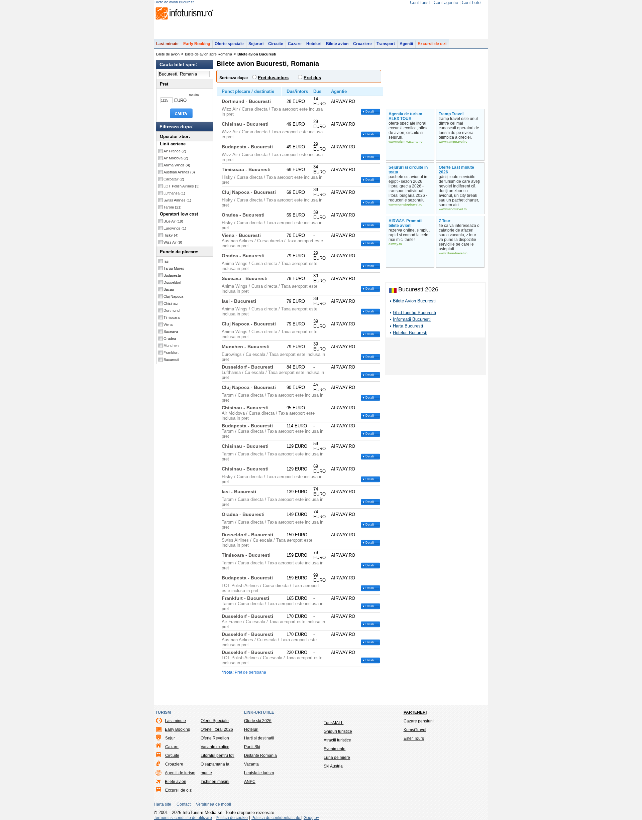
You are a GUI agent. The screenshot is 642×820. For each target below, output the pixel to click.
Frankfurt (171, 353)
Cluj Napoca (173, 296)
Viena (168, 324)
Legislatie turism (259, 773)
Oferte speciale (229, 43)
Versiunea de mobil (213, 804)
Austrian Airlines (179, 172)
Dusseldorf (172, 282)
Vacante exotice (215, 746)
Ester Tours (414, 738)
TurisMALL (333, 722)
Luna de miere (337, 757)
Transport (386, 43)
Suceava (171, 331)
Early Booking (196, 43)
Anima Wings (177, 165)
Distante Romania (260, 755)
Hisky (171, 235)
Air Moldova (176, 158)
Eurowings (175, 228)
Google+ (311, 817)
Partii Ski (252, 746)
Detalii (369, 111)
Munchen (171, 346)
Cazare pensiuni (419, 721)
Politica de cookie (232, 817)
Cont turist (420, 2)
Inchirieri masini (215, 781)
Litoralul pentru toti (217, 755)
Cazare (295, 43)
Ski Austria (333, 766)
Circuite (275, 43)
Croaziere (362, 43)
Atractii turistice (337, 740)
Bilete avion (337, 43)
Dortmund (172, 310)
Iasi (166, 261)
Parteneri (415, 712)
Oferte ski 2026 (258, 720)
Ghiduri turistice (338, 731)
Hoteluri (313, 43)
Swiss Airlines (177, 200)
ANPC (249, 781)
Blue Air (173, 221)
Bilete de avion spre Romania (208, 54)
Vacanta (251, 764)
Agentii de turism (180, 773)
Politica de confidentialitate (276, 817)
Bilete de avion (168, 54)
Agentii (406, 43)
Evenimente (334, 748)
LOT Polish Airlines (182, 186)
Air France (175, 151)
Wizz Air (173, 242)
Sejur (170, 738)
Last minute (167, 43)
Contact (184, 804)
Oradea (170, 338)
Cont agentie (446, 2)
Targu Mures (174, 268)
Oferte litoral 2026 (217, 729)
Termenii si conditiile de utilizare (183, 817)
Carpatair (174, 179)
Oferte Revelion (215, 738)
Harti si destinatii (259, 738)
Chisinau (171, 303)
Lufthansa (174, 193)
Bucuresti (171, 360)
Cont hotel (471, 2)
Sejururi (255, 43)
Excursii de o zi (432, 43)
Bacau (169, 289)
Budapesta (172, 275)
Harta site (162, 804)
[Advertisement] (435, 358)
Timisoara (172, 317)
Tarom (173, 207)
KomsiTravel (415, 729)
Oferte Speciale (215, 720)
